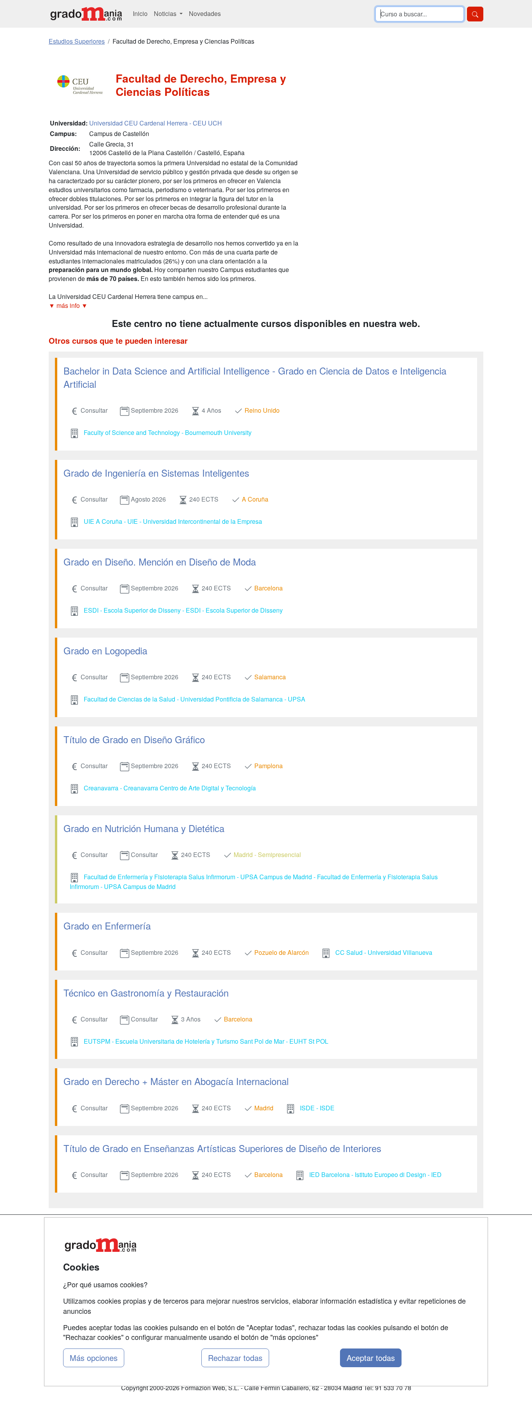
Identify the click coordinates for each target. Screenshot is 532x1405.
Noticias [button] (166, 13)
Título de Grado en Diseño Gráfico (134, 739)
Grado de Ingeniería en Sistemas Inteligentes (156, 472)
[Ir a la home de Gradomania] (86, 14)
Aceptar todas (371, 1357)
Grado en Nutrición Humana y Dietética (143, 828)
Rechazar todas (235, 1357)
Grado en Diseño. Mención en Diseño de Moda (159, 561)
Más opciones (94, 1357)
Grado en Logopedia (105, 650)
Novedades (205, 13)
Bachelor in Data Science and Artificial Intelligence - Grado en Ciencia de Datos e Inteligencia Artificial (254, 377)
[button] (173, 305)
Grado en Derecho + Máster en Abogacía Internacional (176, 1081)
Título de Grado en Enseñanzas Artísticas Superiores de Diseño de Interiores (222, 1148)
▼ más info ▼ (68, 305)
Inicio (140, 13)
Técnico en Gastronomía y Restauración (146, 992)
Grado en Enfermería (107, 925)
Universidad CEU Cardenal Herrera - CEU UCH (155, 122)
